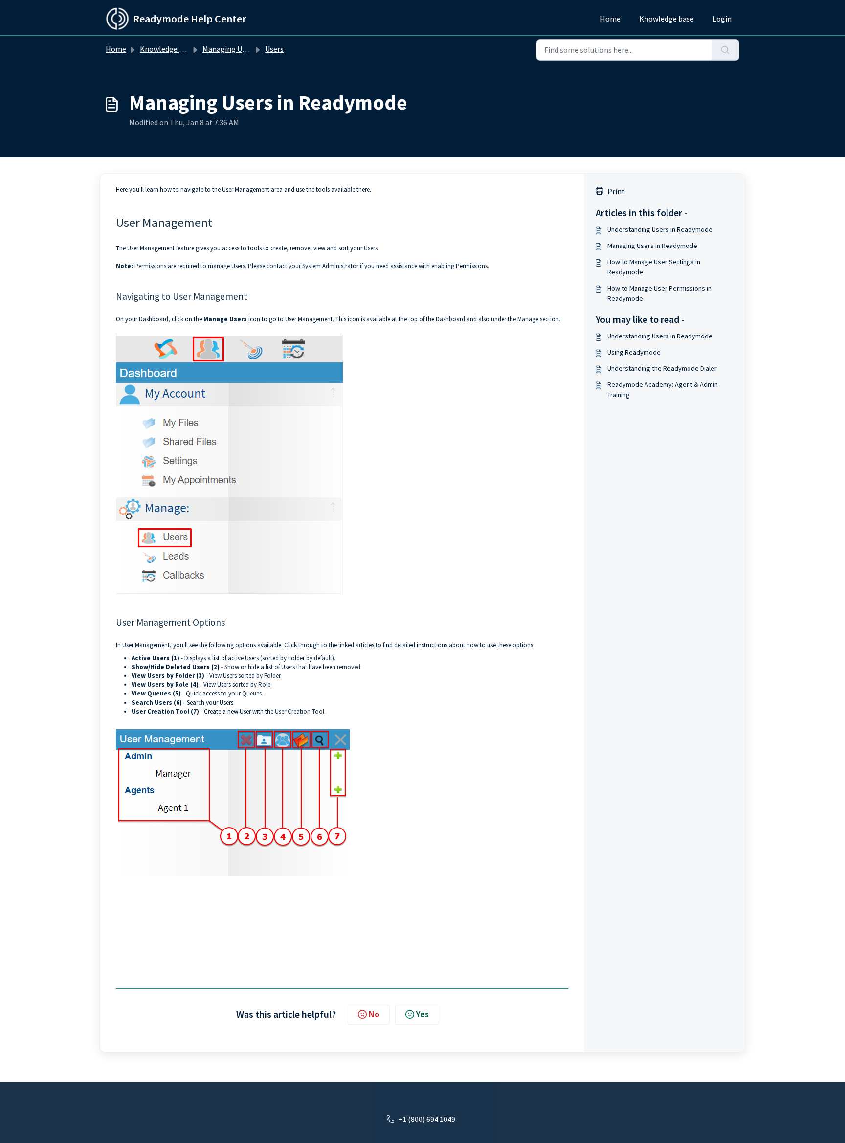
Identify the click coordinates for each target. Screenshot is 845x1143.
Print (616, 191)
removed (348, 667)
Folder (272, 676)
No (374, 1014)
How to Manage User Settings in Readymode (653, 266)
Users (274, 49)
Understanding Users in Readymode (659, 229)
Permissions (150, 266)
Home (610, 18)
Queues (252, 693)
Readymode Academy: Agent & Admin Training (662, 389)
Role (264, 684)
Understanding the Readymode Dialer (662, 368)
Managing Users (229, 49)
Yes (422, 1014)
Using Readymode (634, 352)
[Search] (725, 50)
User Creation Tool (299, 711)
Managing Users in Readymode (652, 245)
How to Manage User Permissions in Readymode (659, 293)
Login (722, 18)
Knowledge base (666, 18)
